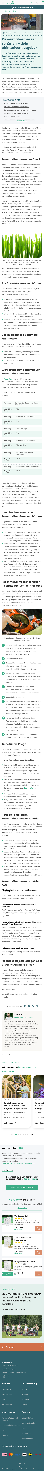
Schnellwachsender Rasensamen (23, 1238)
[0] (41, 2)
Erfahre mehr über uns (12, 1309)
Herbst (25, 1405)
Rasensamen (7, 1389)
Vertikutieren (7, 1405)
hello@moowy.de (8, 1369)
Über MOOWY (27, 1418)
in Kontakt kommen (9, 1366)
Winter (24, 1389)
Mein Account (27, 1438)
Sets (3, 1399)
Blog (23, 1428)
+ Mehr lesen (7, 1170)
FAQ (3, 1430)
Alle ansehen (22, 1208)
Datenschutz (25, 1469)
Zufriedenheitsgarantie (11, 1425)
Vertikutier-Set (21, 1216)
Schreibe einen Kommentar (22, 1187)
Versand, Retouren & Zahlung (10, 1419)
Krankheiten (29, 788)
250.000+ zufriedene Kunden (24, 7)
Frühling (25, 1394)
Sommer (25, 1399)
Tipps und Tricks (10, 11)
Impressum (26, 1433)
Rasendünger (7, 1394)
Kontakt (5, 1435)
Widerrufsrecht (37, 1469)
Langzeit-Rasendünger (24, 1261)
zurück (7, 1055)
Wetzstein (8, 379)
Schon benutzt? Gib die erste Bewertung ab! (18, 1164)
